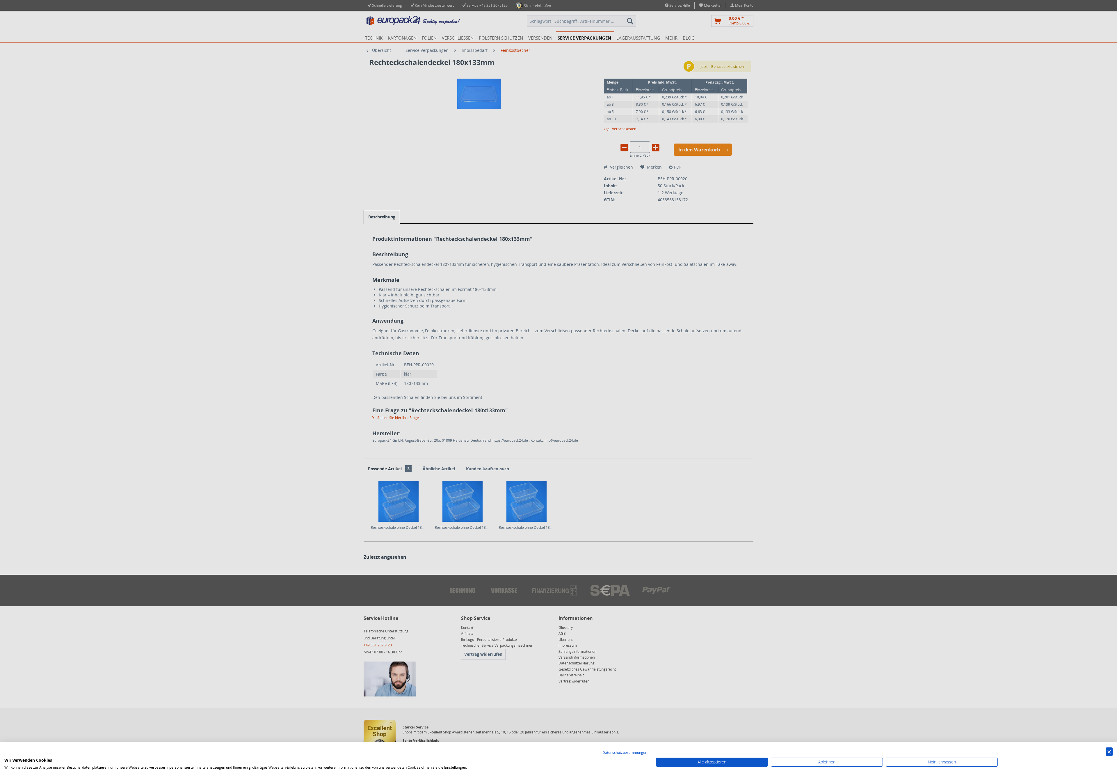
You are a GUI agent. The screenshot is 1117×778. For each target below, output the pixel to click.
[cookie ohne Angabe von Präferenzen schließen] (1109, 751)
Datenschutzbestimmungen (624, 752)
